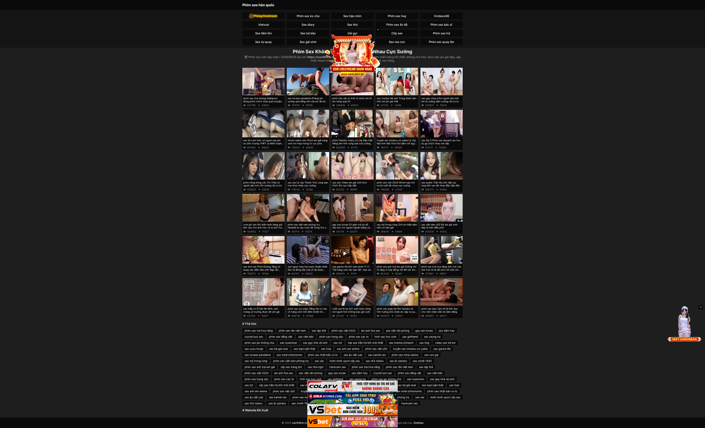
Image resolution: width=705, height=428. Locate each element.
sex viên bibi (305, 336)
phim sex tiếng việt (280, 336)
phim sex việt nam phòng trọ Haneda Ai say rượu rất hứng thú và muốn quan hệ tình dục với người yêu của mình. (307, 229)
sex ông (424, 342)
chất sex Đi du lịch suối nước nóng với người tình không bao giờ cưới (351, 310)
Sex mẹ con (397, 42)
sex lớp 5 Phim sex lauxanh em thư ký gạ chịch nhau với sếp (440, 142)
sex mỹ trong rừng (256, 360)
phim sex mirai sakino (405, 354)
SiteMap (418, 422)
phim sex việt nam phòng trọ (291, 360)
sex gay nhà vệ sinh (315, 342)
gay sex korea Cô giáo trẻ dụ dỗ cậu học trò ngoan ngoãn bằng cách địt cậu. (352, 227)
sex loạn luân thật (304, 348)
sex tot (337, 342)
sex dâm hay (447, 330)
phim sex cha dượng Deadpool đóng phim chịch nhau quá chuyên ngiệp (262, 101)
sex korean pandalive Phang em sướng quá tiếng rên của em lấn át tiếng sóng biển (306, 101)
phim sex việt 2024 (343, 330)
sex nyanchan (288, 342)
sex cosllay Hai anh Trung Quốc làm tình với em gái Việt (396, 100)
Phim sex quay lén (441, 42)
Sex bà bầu (308, 33)
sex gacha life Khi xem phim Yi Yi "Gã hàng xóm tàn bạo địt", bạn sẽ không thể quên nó (351, 269)
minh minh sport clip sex (345, 360)
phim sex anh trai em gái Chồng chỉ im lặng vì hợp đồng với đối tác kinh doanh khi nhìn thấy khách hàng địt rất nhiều (397, 271)
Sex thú (352, 24)
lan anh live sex (370, 330)
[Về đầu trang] (697, 423)
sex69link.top (300, 422)
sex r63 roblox (375, 360)
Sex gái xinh (308, 42)
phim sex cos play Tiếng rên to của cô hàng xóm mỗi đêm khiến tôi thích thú (307, 311)
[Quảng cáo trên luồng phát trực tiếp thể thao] (352, 421)
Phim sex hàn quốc (258, 5)
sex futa (326, 348)
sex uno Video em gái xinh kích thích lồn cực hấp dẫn (349, 184)
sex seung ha (432, 336)
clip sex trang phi (291, 367)
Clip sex (397, 33)
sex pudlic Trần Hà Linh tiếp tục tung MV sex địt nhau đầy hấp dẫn (440, 184)
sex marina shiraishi (401, 342)
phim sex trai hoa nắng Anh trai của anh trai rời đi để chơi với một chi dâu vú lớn (441, 269)
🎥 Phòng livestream (263, 16)
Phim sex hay (397, 16)
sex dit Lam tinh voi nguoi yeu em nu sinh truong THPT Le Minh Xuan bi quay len (262, 143)
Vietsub (263, 24)
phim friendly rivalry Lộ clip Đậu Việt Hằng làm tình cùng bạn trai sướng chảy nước (352, 143)
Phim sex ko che (308, 16)
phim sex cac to (359, 336)
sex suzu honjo (254, 348)
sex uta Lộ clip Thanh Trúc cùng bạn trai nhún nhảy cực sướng (308, 184)
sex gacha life (442, 348)
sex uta (319, 360)
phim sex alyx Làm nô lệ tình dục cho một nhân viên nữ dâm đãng (439, 310)
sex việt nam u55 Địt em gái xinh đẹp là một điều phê (439, 226)
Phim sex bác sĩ (441, 24)
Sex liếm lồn (263, 33)
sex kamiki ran (377, 354)
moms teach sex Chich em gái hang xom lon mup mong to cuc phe (308, 142)
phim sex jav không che (259, 342)
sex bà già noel (278, 348)
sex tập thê (319, 330)
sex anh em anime (348, 348)
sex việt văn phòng (397, 330)
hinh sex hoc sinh (385, 336)
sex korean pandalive (258, 354)
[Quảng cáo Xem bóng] (352, 386)
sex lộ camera (398, 360)
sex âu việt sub (353, 354)
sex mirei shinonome (289, 354)
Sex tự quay (263, 42)
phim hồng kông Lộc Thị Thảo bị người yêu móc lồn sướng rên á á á (262, 184)
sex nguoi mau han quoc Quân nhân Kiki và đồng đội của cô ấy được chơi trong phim (307, 269)
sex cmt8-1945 (422, 360)
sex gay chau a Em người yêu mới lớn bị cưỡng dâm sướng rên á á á (440, 100)
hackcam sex (337, 367)
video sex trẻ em (445, 342)
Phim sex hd (441, 33)
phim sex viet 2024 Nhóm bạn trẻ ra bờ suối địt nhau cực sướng (395, 184)
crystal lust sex (254, 336)
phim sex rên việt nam (292, 330)
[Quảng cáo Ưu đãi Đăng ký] (352, 398)
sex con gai (431, 354)
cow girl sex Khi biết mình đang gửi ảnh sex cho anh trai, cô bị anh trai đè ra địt (262, 227)
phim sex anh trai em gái (260, 367)
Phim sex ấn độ (397, 24)
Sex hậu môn (352, 16)
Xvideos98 (441, 16)
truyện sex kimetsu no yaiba (410, 348)
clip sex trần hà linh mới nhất (365, 342)
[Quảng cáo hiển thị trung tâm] (352, 55)
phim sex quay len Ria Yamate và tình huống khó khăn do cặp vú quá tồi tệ (396, 311)
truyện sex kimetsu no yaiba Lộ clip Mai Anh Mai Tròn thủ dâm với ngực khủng (396, 143)
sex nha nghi (315, 367)
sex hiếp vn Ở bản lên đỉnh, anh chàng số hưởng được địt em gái (261, 310)
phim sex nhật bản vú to (323, 354)
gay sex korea (424, 330)
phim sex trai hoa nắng (259, 330)
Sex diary (308, 24)
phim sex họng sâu (331, 336)
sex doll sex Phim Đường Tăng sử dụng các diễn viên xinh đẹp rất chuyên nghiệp (261, 269)
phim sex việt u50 (376, 348)
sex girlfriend (410, 336)
